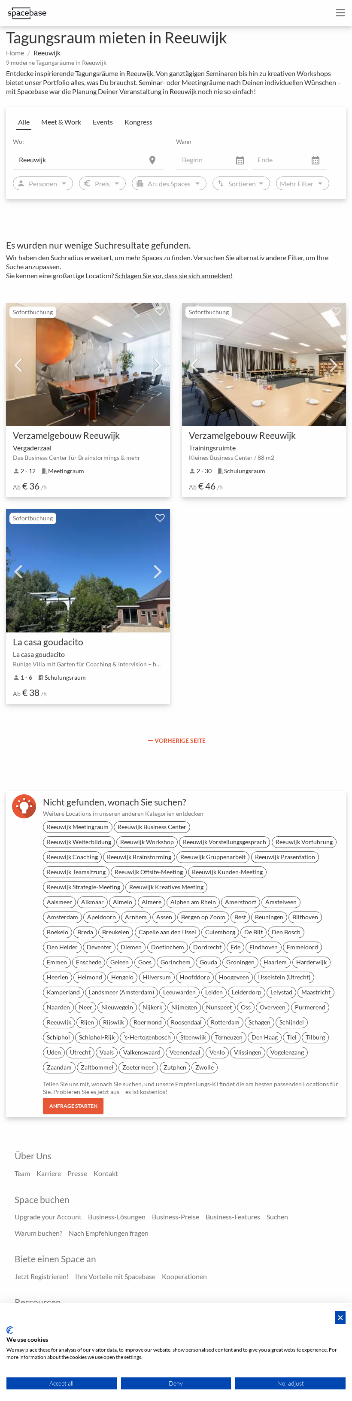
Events (103, 122)
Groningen (240, 962)
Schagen (259, 1022)
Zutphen (175, 1067)
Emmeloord (302, 947)
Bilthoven (305, 917)
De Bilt (253, 932)
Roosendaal (186, 1022)
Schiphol (58, 1037)
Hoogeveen (234, 977)
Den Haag (265, 1037)
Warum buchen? (38, 1233)
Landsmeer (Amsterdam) (121, 992)
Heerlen (57, 977)
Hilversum (157, 977)
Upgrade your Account (48, 1217)
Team (22, 1173)
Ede (235, 947)
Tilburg (315, 1037)
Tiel (292, 1037)
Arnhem (136, 917)
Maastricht (316, 992)
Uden (54, 1052)
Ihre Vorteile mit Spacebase (115, 1276)
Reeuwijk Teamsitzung (76, 871)
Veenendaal (185, 1052)
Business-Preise (175, 1217)
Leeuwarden (179, 992)
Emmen (57, 962)
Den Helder (62, 947)
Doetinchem (167, 947)
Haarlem (275, 962)
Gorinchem (176, 962)
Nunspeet (219, 1007)
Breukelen (115, 932)
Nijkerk (152, 1007)
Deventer (99, 947)
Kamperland (63, 992)
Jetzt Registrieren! (42, 1276)
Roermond (148, 1022)
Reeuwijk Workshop (147, 841)
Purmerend (310, 1007)
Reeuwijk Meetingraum (78, 826)
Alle (24, 122)
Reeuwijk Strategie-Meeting (83, 886)
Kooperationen (184, 1276)
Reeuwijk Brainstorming (139, 856)
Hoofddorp (195, 977)
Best (240, 917)
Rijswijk (113, 1022)
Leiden (214, 992)
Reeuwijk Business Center (152, 826)
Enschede (88, 962)
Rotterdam (225, 1022)
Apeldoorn (101, 917)
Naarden (58, 1007)
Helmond (89, 977)
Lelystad (281, 992)
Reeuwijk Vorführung (304, 841)
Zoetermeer (138, 1067)
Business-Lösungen (117, 1217)
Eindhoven (263, 947)
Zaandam (59, 1067)
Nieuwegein (117, 1007)
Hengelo (122, 977)
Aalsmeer (59, 902)
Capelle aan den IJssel (167, 932)
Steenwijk (193, 1037)
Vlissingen (247, 1052)
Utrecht (80, 1052)
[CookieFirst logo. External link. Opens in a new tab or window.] (9, 1330)
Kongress (138, 122)
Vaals (107, 1052)
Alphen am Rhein (193, 902)
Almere (151, 902)
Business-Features (233, 1217)
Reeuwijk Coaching (72, 856)
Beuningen (269, 917)
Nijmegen (184, 1007)
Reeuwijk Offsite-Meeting (149, 871)
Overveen (272, 1007)
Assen (164, 917)
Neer (85, 1007)
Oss (246, 1007)
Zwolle (204, 1067)
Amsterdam (62, 917)
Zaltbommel (97, 1067)
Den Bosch (286, 932)
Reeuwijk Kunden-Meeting (227, 871)
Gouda (208, 962)
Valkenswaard (142, 1052)
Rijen (87, 1022)
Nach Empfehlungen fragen (109, 1233)
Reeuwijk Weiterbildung (79, 841)
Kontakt (106, 1173)
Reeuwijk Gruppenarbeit (213, 856)
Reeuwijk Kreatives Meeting (166, 886)
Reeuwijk (59, 1022)
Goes (145, 962)
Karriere (48, 1173)
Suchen (277, 1217)
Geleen (119, 962)
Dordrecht (207, 947)
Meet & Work (61, 122)
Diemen (131, 947)
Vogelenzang (287, 1052)
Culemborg (220, 932)
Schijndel (291, 1022)
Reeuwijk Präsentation (285, 856)
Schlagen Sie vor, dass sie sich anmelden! (174, 275)
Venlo (217, 1052)
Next (158, 365)
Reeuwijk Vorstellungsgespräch (224, 841)
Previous (18, 365)
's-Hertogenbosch (147, 1037)
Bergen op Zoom (203, 917)
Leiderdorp (246, 992)
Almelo (122, 902)
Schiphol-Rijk (97, 1037)
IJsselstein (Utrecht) (284, 977)
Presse (77, 1173)
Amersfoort (240, 902)
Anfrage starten (73, 1106)
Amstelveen (281, 902)
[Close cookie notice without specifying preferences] (340, 1317)
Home (15, 53)
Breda (85, 932)
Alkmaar (92, 902)
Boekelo (57, 932)
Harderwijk (311, 962)
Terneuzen (229, 1037)
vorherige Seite (180, 740)
